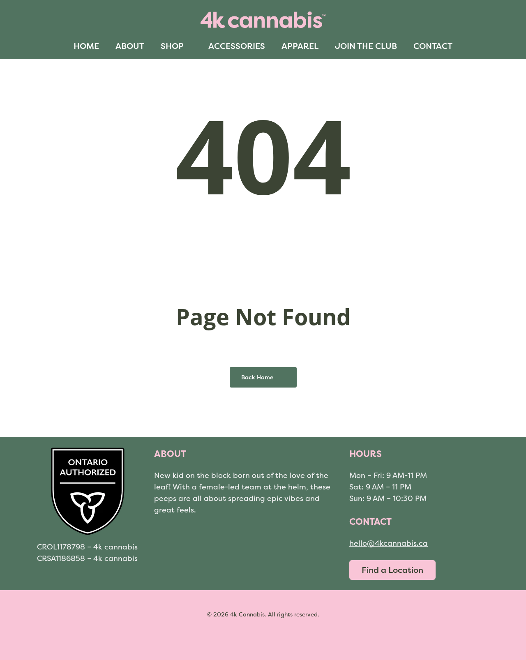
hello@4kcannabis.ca (388, 543)
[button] (392, 570)
